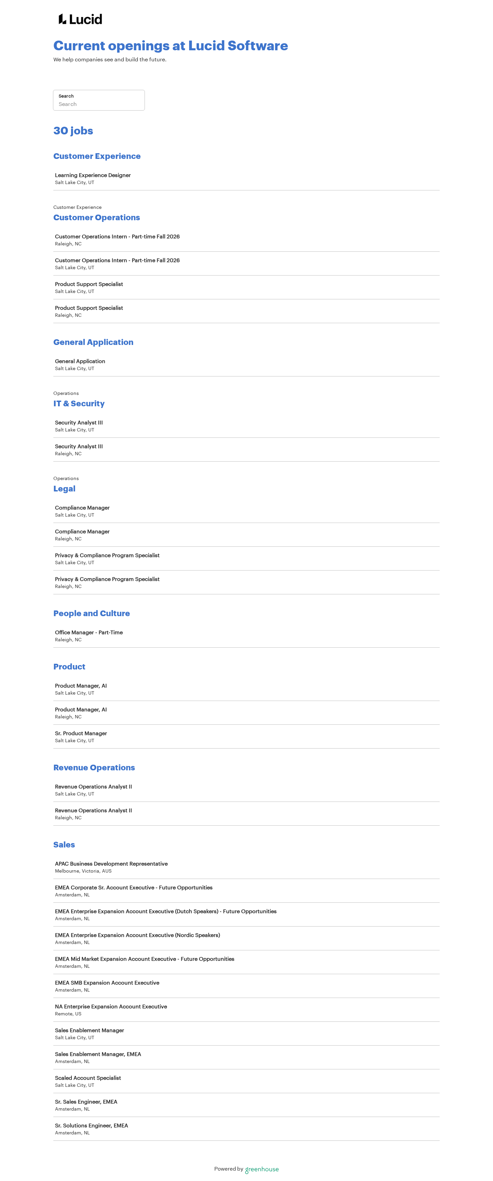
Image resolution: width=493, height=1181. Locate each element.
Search (66, 96)
